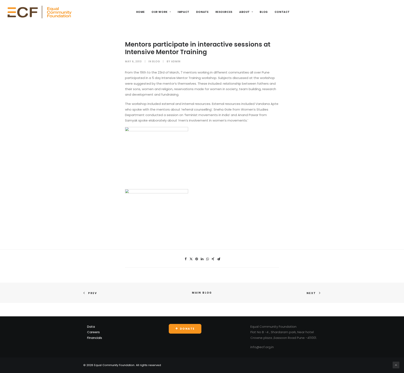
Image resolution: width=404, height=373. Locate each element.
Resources (224, 12)
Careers (93, 332)
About (244, 12)
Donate (202, 12)
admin (176, 61)
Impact (183, 12)
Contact (282, 12)
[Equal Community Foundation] (40, 12)
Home (140, 12)
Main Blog (202, 292)
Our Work (160, 12)
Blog (264, 12)
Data (91, 326)
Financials (94, 338)
